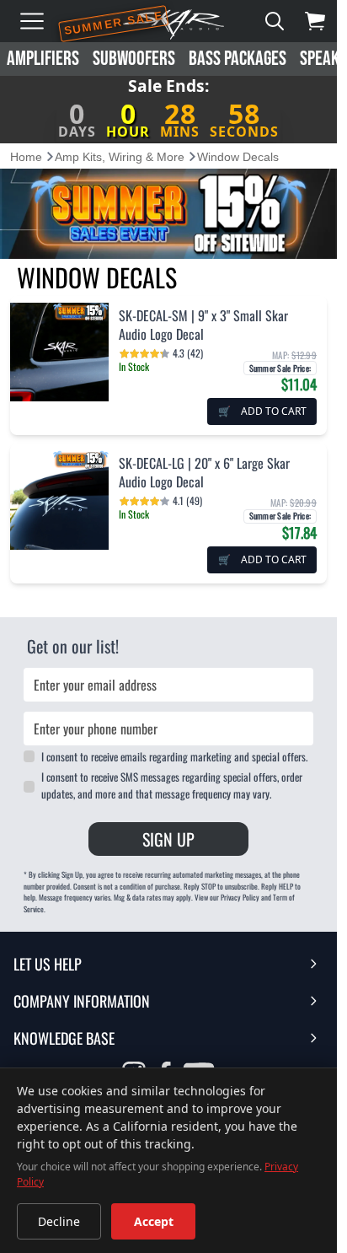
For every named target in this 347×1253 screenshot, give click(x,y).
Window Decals (238, 157)
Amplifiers (43, 58)
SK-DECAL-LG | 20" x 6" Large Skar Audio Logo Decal (204, 472)
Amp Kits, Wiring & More (119, 157)
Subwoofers (134, 58)
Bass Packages (237, 58)
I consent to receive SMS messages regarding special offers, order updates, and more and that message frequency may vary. (171, 785)
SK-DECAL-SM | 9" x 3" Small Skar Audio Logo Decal (203, 324)
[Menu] (32, 21)
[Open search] (274, 21)
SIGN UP (168, 839)
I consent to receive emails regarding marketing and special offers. (174, 756)
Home (26, 157)
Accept (154, 1221)
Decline (59, 1221)
